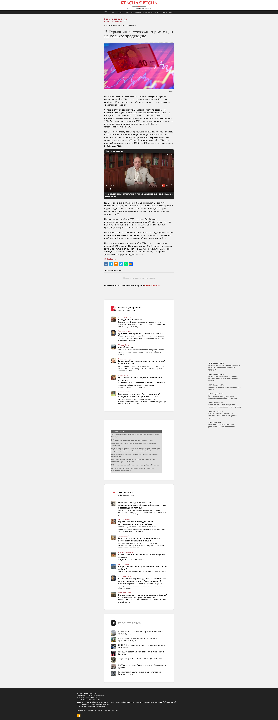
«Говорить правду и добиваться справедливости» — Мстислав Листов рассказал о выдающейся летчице (142, 505)
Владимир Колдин (125, 359)
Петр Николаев (124, 519)
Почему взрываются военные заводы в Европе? (142, 595)
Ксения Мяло (123, 375)
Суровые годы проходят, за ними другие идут (141, 333)
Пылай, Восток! (126, 347)
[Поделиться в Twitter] (121, 264)
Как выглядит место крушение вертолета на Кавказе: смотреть (139, 673)
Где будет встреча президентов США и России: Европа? (141, 652)
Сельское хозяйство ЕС (115, 21)
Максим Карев (123, 345)
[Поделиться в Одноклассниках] (116, 264)
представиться (152, 286)
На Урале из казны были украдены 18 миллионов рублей (142, 666)
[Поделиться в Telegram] (111, 264)
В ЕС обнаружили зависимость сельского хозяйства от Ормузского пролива (222, 416)
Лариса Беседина (125, 392)
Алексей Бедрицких (125, 552)
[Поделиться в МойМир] (131, 264)
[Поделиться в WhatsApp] (126, 264)
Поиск (171, 12)
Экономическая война (115, 19)
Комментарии (148, 12)
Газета (157, 12)
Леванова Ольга (124, 593)
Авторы (138, 12)
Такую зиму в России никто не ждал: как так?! (140, 658)
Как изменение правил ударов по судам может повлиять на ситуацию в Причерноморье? (142, 579)
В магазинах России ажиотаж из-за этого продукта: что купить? (138, 639)
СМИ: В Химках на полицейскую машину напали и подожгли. (142, 646)
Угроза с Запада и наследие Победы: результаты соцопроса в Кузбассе (136, 523)
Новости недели (124, 331)
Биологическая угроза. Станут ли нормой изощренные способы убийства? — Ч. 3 (139, 395)
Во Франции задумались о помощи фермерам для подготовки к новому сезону (223, 378)
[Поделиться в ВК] (106, 264)
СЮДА (105, 711)
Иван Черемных (124, 564)
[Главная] (139, 5)
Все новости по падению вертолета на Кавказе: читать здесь (141, 632)
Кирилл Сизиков (124, 576)
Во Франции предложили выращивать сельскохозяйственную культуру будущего (224, 367)
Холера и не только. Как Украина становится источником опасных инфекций (141, 539)
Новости (113, 12)
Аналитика (129, 12)
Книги (164, 12)
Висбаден (111, 259)
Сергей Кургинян (125, 317)
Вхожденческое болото (130, 319)
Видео (120, 12)
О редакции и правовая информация (91, 706)
